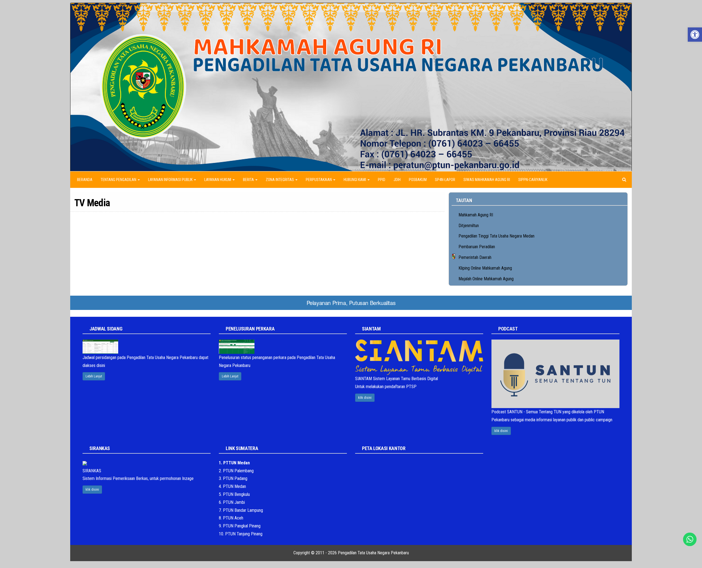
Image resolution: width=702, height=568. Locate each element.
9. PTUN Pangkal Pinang (240, 526)
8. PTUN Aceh (231, 518)
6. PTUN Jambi (232, 502)
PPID (381, 179)
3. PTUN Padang (233, 478)
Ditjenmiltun (468, 225)
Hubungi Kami (355, 179)
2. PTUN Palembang (236, 470)
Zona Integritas (280, 179)
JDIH (397, 179)
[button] (695, 34)
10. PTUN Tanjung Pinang (240, 533)
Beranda (84, 179)
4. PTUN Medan (232, 486)
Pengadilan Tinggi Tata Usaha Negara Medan (496, 236)
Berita (249, 179)
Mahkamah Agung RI (475, 214)
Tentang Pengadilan (119, 179)
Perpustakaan (319, 179)
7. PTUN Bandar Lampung (241, 510)
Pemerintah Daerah (474, 257)
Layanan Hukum (218, 179)
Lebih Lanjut (94, 376)
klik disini (365, 398)
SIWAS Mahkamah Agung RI (486, 179)
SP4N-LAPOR (445, 179)
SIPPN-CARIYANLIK (532, 179)
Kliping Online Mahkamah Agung (485, 268)
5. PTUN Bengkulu (234, 494)
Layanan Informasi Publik (170, 179)
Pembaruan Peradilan (476, 246)
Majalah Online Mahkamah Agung (486, 278)
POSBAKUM (418, 179)
